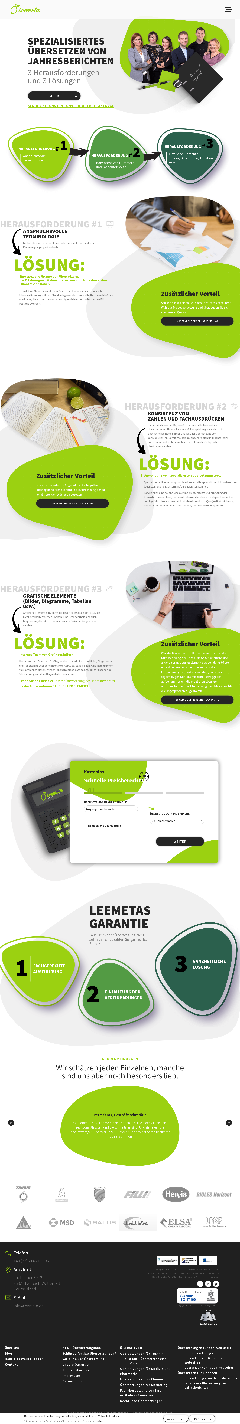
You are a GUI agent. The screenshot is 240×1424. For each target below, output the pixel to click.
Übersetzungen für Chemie (141, 1379)
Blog (8, 1353)
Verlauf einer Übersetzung (83, 1359)
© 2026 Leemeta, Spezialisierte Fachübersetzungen (97, 1413)
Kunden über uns (75, 1370)
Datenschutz (72, 1381)
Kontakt (11, 1364)
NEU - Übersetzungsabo (81, 1348)
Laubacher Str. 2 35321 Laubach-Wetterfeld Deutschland (37, 1283)
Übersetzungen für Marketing (144, 1385)
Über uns (12, 1348)
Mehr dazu (98, 1421)
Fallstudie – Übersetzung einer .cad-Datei (146, 1361)
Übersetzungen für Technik (142, 1353)
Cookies (169, 1413)
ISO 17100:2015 (209, 1306)
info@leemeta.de (29, 1306)
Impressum (71, 1376)
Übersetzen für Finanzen (197, 1373)
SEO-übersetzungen (199, 1353)
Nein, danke (202, 1418)
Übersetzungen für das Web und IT (205, 1348)
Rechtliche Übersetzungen (141, 1401)
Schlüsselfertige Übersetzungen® (89, 1353)
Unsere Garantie (75, 1364)
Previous (11, 1122)
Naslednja (229, 1122)
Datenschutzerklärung (145, 1413)
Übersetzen (131, 1348)
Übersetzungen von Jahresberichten (211, 1378)
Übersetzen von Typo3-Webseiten (209, 1368)
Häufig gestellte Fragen (24, 1359)
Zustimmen (176, 1418)
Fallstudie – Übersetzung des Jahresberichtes (206, 1385)
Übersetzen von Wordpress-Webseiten (205, 1360)
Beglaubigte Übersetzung (104, 825)
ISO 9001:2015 (187, 1306)
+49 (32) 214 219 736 (31, 1261)
